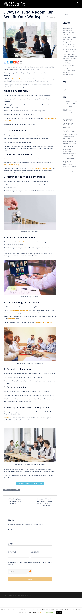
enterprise (16, 489)
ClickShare (65, 112)
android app (74, 101)
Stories (65, 90)
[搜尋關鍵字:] (70, 14)
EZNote (65, 136)
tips (70, 156)
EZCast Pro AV (67, 134)
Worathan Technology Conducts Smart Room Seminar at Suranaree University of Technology (70, 58)
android (68, 101)
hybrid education (70, 136)
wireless (64, 159)
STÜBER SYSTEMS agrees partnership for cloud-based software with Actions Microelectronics (69, 70)
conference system (72, 115)
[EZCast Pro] (14, 4)
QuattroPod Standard (67, 151)
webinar (75, 156)
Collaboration (8, 418)
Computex (65, 115)
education (68, 120)
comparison (70, 112)
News (64, 87)
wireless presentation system (69, 171)
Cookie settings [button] (50, 612)
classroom (71, 110)
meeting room (73, 141)
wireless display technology (43, 322)
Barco (74, 103)
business (65, 106)
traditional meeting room (17, 79)
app (63, 103)
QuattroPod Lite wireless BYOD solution (40, 168)
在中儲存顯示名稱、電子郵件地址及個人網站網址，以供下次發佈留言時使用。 (30, 563)
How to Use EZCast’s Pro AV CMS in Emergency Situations (69, 40)
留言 (10, 529)
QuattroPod (7, 489)
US (72, 156)
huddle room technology (11, 165)
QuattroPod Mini (68, 149)
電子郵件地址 (12, 552)
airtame (65, 101)
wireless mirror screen (69, 166)
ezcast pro (69, 131)
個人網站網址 (35, 552)
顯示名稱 (11, 544)
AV (65, 103)
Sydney (31, 595)
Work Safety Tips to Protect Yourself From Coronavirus (15, 501)
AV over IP (69, 103)
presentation (72, 143)
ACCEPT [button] (59, 612)
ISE (72, 139)
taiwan (67, 156)
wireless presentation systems (19, 310)
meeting (66, 141)
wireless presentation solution (69, 168)
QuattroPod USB (67, 153)
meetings (65, 143)
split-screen (11, 318)
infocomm (66, 139)
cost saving (65, 117)
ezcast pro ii (74, 134)
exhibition (67, 127)
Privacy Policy (39, 612)
